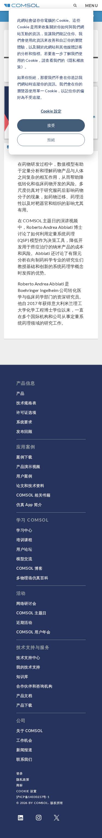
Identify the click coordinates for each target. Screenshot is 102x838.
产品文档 (24, 695)
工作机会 (24, 740)
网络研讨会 (26, 603)
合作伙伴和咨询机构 (34, 686)
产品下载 (24, 705)
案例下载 (24, 457)
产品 (20, 393)
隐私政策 (22, 779)
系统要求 (24, 421)
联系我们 (24, 759)
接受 (51, 125)
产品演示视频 (28, 466)
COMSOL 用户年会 (33, 631)
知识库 (22, 676)
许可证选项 (26, 412)
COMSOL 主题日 (31, 612)
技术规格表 (26, 402)
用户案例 (24, 476)
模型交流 (24, 558)
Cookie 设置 (26, 791)
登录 (19, 773)
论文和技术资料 (30, 485)
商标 (19, 785)
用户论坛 (24, 549)
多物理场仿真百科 (32, 577)
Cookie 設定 (51, 111)
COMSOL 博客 (29, 568)
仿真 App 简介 (29, 504)
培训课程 (24, 539)
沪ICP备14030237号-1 (33, 797)
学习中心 (24, 530)
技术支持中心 (28, 657)
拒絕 (51, 139)
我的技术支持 (28, 667)
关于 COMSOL (29, 730)
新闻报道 (24, 749)
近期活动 (24, 622)
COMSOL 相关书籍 (33, 495)
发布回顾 (24, 431)
